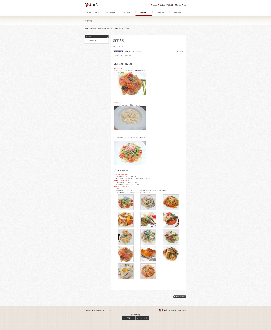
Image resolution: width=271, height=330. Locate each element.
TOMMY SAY (100, 28)
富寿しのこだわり (93, 13)
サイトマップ (107, 310)
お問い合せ (177, 13)
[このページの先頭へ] (179, 297)
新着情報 (144, 13)
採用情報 (170, 5)
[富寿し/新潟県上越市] (92, 5)
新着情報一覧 (93, 41)
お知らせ (160, 13)
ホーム (155, 5)
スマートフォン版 (142, 318)
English (178, 5)
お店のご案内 (110, 13)
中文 (185, 5)
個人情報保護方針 (98, 310)
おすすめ (127, 13)
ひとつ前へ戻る (119, 46)
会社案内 (162, 5)
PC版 (128, 318)
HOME (86, 28)
